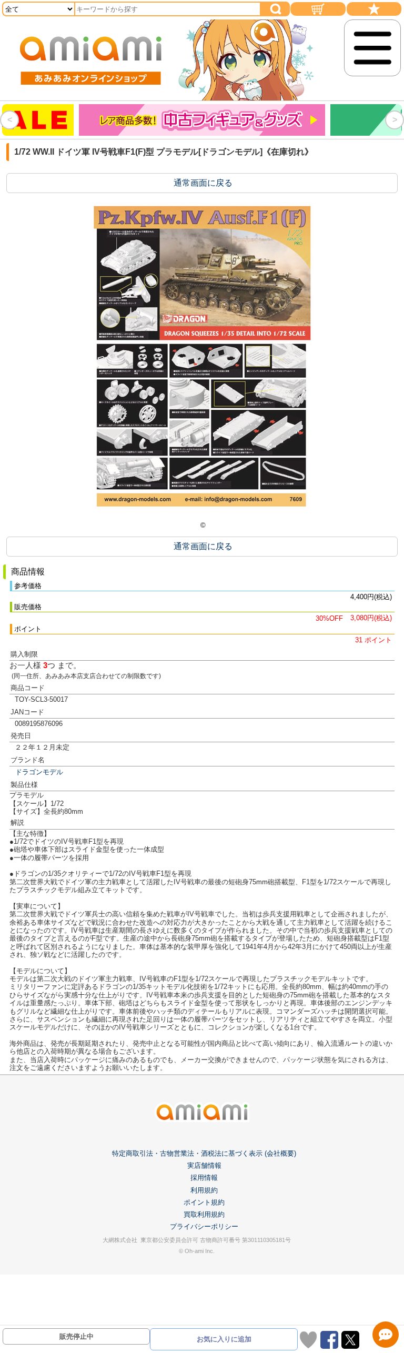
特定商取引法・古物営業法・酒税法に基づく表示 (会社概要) (204, 1153)
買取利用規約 (204, 1214)
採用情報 (204, 1178)
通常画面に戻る (203, 182)
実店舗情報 (204, 1165)
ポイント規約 (204, 1202)
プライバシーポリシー (204, 1226)
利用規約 (204, 1190)
